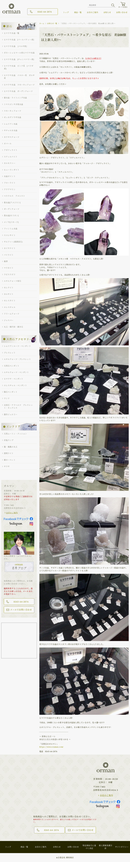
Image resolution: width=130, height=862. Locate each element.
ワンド (7, 398)
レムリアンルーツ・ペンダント (17, 346)
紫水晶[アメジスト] (12, 202)
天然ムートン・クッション (15, 433)
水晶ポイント (9, 176)
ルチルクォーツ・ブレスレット (17, 359)
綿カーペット (9, 460)
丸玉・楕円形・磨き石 (13, 327)
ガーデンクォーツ (11, 209)
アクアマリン (9, 189)
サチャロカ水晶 (10, 130)
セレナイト (9, 287)
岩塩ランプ (9, 440)
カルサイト (9, 294)
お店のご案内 (92, 12)
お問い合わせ (121, 12)
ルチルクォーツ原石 (12, 281)
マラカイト (9, 268)
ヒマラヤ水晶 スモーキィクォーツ (19, 84)
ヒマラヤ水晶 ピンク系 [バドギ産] (18, 67)
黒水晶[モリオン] (11, 215)
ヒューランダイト (11, 170)
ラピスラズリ (9, 274)
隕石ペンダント (10, 392)
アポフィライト (10, 150)
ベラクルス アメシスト (14, 196)
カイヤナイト (9, 248)
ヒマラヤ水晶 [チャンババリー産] (19, 59)
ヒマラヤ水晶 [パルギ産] (15, 46)
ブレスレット (9, 352)
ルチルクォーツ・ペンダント (16, 372)
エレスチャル (9, 307)
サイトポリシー (122, 847)
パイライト (9, 255)
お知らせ (107, 12)
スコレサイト (9, 235)
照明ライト (9, 453)
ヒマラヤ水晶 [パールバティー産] (19, 39)
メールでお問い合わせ (21, 609)
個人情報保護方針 (105, 846)
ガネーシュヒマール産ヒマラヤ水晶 (19, 52)
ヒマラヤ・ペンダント (13, 379)
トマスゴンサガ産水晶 (13, 104)
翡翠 (6, 261)
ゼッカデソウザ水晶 (12, 117)
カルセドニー (9, 163)
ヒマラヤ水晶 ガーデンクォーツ (18, 91)
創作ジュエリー (10, 414)
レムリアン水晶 (10, 124)
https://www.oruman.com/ (51, 747)
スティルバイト (10, 156)
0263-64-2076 (44, 11)
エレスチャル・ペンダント (15, 385)
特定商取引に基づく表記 (89, 846)
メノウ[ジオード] (11, 222)
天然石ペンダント (11, 366)
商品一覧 (78, 12)
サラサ (7, 466)
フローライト (9, 182)
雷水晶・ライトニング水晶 (15, 97)
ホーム (41, 23)
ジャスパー (9, 320)
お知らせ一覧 (52, 23)
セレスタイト (9, 300)
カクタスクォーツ (11, 137)
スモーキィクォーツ (12, 111)
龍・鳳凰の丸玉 (10, 447)
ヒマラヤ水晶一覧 (11, 33)
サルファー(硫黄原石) (13, 241)
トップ (66, 12)
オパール (8, 143)
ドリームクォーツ (11, 313)
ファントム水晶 (10, 228)
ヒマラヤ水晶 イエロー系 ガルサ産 (19, 76)
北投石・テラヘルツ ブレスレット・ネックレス (18, 406)
